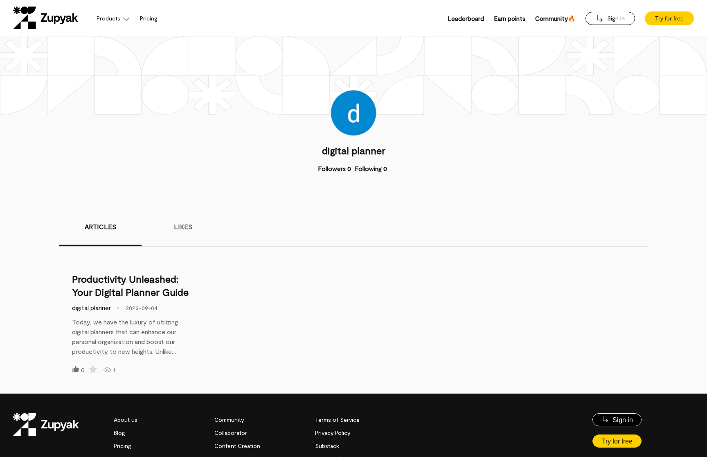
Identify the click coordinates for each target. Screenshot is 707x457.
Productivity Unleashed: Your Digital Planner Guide (130, 285)
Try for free (669, 18)
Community (229, 419)
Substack (327, 445)
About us (125, 419)
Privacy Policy (332, 432)
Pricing (149, 18)
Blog (119, 432)
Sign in (615, 18)
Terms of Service (337, 419)
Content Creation (237, 445)
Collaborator (230, 432)
